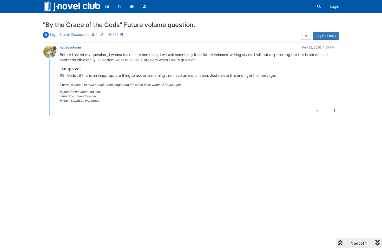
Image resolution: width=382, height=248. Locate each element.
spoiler (72, 69)
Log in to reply (326, 36)
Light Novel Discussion (69, 34)
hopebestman (70, 47)
